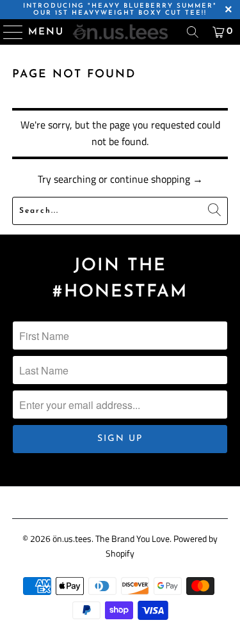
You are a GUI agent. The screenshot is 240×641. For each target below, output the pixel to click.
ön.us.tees (72, 538)
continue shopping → (156, 179)
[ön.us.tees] (120, 32)
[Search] (192, 32)
